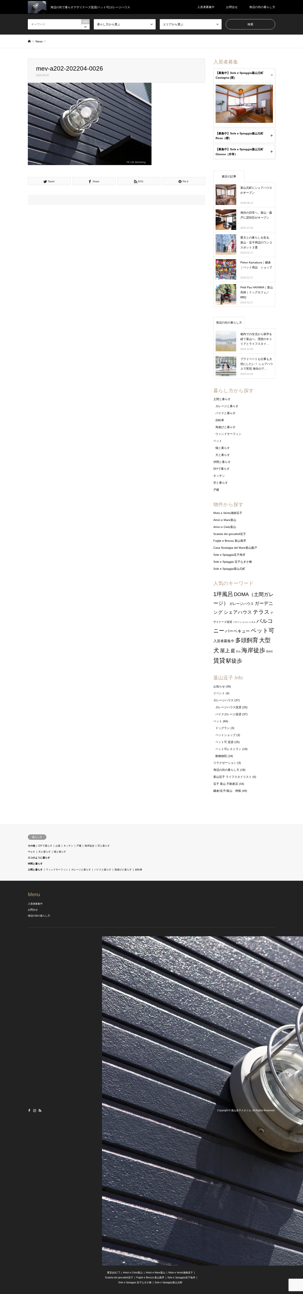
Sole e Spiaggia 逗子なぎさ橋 (232, 561)
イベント (219, 693)
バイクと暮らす (225, 413)
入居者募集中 (206, 7)
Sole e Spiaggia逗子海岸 (229, 554)
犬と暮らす (222, 455)
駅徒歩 (234, 661)
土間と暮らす (222, 399)
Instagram (34, 1110)
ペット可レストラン (228, 749)
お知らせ (219, 686)
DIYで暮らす (221, 468)
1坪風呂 (223, 594)
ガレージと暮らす (226, 406)
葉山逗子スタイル (241, 1110)
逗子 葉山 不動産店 (225, 783)
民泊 (238, 651)
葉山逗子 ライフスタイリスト (232, 776)
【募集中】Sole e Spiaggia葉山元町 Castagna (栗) (239, 75)
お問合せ (232, 7)
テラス (261, 612)
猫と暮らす (222, 448)
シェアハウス (238, 612)
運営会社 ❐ (113, 1272)
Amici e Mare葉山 (224, 520)
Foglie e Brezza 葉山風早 (229, 540)
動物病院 (221, 756)
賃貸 (219, 660)
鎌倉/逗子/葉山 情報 (227, 790)
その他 (31, 845)
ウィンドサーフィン (228, 434)
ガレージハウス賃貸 (228, 707)
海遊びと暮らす (225, 427)
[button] (90, 124)
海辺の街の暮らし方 (262, 7)
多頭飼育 (246, 640)
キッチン (219, 475)
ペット (217, 441)
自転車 (219, 420)
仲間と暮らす (222, 462)
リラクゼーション (224, 762)
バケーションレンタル (244, 622)
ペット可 (262, 630)
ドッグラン (222, 728)
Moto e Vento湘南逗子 (227, 513)
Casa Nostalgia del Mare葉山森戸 (235, 547)
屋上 (225, 650)
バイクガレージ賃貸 (228, 714)
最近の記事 (229, 176)
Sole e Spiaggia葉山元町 (229, 568)
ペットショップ (225, 735)
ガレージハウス (241, 604)
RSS (40, 1110)
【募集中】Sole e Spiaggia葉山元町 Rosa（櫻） (239, 136)
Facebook (29, 1110)
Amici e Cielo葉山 (224, 527)
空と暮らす (220, 482)
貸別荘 (269, 651)
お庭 (57, 845)
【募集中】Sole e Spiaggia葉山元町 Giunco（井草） (239, 152)
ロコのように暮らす (39, 857)
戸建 (216, 489)
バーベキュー (237, 631)
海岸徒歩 (253, 650)
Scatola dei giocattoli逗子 (229, 534)
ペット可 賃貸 (224, 742)
